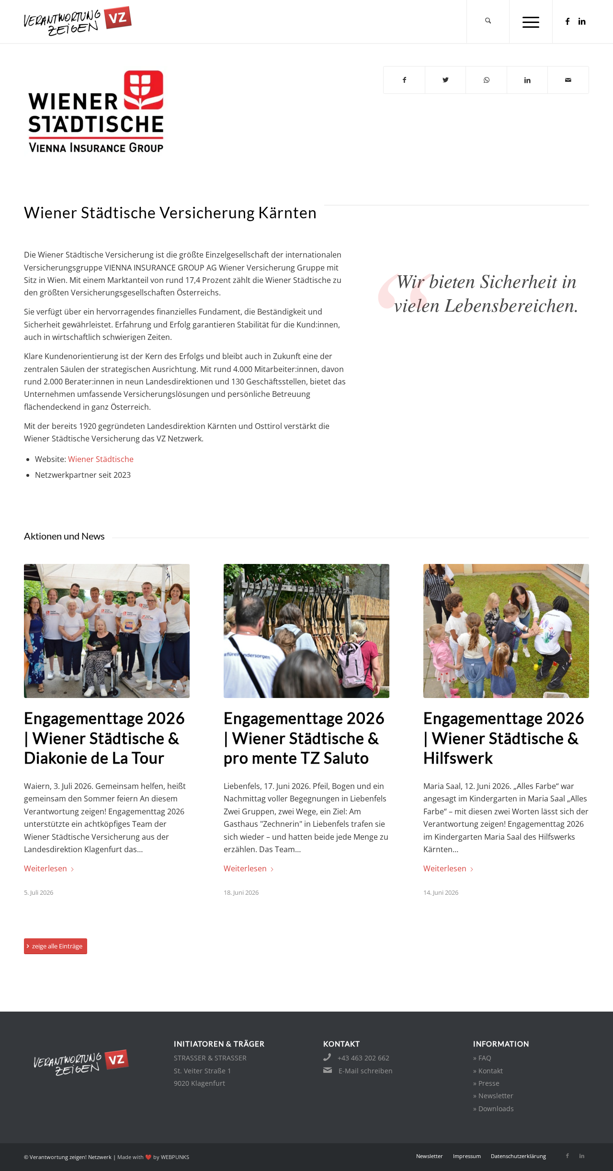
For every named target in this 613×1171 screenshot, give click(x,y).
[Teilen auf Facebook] (404, 80)
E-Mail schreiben (366, 1070)
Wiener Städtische (101, 459)
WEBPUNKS (175, 1156)
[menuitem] (488, 21)
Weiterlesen (45, 868)
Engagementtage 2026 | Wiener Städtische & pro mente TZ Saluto (304, 738)
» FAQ (482, 1057)
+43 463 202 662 (363, 1057)
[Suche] (488, 21)
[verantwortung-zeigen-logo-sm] (90, 21)
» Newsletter (493, 1095)
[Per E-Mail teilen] (568, 80)
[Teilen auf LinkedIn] (527, 80)
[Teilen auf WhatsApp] (486, 80)
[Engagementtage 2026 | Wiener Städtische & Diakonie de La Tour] (107, 631)
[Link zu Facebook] (567, 21)
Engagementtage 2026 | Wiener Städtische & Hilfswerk (504, 738)
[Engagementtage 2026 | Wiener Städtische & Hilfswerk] (506, 631)
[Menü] (531, 21)
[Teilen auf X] (445, 80)
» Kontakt (488, 1070)
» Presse (486, 1083)
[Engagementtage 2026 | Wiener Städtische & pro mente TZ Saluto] (306, 631)
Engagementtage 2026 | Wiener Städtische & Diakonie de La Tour (104, 738)
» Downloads (493, 1108)
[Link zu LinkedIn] (582, 21)
